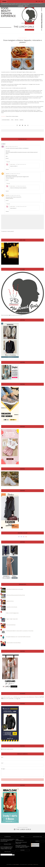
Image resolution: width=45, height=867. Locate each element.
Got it (26, 6)
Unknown (7, 173)
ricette (9, 698)
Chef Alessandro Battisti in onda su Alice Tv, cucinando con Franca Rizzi (19, 630)
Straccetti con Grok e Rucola (11, 607)
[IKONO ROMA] (10, 264)
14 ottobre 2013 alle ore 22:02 (15, 195)
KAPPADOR (3, 116)
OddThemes (16, 864)
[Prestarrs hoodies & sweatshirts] (10, 579)
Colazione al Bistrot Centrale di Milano (13, 642)
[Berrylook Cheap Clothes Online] (10, 379)
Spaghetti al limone (10, 601)
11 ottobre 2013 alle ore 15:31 (13, 146)
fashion (37, 697)
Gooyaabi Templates (33, 864)
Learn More (20, 6)
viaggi (17, 698)
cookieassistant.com (19, 840)
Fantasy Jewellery (9, 198)
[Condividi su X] (20, 125)
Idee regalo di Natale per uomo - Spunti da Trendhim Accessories (18, 636)
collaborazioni (31, 697)
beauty (2, 697)
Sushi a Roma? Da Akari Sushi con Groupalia (14, 589)
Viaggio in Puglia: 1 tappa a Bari (12, 618)
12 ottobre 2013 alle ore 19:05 (15, 173)
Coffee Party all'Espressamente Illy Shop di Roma (15, 595)
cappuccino (19, 697)
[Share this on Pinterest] (22, 125)
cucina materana (22, 38)
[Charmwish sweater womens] (7, 749)
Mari (6, 146)
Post (33, 844)
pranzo (21, 119)
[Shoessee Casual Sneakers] (10, 421)
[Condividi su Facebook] (17, 125)
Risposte (8, 161)
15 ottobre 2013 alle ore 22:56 (21, 206)
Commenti (34, 845)
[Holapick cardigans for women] (10, 688)
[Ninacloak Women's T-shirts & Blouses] (10, 822)
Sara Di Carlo (12, 164)
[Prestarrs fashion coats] (10, 528)
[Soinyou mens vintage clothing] (10, 357)
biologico (11, 697)
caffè (14, 697)
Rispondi (7, 158)
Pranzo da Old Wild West (10, 624)
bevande (6, 697)
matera (16, 119)
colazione (24, 697)
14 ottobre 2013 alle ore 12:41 (21, 164)
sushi (14, 698)
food (12, 119)
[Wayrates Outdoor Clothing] (10, 741)
